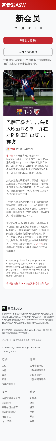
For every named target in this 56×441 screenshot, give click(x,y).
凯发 (32, 407)
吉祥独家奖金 (28, 52)
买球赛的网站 (37, 365)
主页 (4, 365)
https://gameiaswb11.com (32, 319)
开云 (32, 416)
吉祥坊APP (19, 283)
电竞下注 (6, 416)
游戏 (4, 374)
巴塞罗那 (30, 283)
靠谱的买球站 (9, 411)
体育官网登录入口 (11, 398)
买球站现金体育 (10, 407)
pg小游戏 (6, 421)
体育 (4, 370)
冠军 (32, 402)
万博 (32, 421)
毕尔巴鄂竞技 (42, 283)
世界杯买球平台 (38, 370)
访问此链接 (28, 40)
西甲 (12, 149)
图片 (4, 379)
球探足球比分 (37, 374)
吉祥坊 (9, 155)
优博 (32, 411)
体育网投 (6, 402)
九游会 (33, 398)
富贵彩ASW (14, 5)
